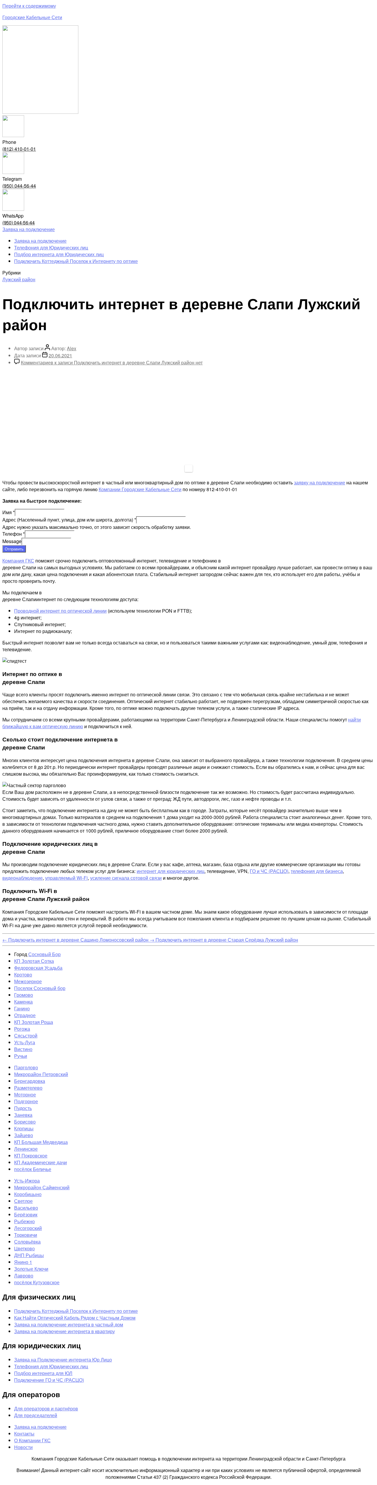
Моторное (25, 1094)
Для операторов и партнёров (46, 1408)
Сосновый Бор (44, 954)
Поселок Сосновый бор (39, 988)
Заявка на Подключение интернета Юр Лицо (63, 1359)
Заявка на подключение (40, 240)
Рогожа (22, 1028)
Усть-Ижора (27, 1180)
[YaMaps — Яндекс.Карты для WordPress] (189, 468)
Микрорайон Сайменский (42, 1187)
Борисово (25, 1121)
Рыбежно (24, 1221)
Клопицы (24, 1128)
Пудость (23, 1108)
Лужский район (18, 279)
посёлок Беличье (32, 1169)
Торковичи (25, 1234)
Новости (23, 1447)
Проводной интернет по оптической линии (60, 610)
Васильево (26, 1207)
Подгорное (26, 1101)
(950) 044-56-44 (19, 185)
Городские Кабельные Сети (32, 17)
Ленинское (26, 1148)
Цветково (24, 1248)
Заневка (23, 1114)
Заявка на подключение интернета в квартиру (64, 1331)
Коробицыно (28, 1194)
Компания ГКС (18, 560)
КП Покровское (30, 1155)
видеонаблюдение (22, 877)
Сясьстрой (25, 1035)
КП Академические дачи (40, 1162)
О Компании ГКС (32, 1440)
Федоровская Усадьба (38, 967)
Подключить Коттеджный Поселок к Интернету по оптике (76, 261)
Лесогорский (28, 1228)
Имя (8, 512)
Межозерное (28, 981)
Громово (23, 994)
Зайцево (23, 1135)
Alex (71, 348)
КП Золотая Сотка (34, 961)
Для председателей (35, 1415)
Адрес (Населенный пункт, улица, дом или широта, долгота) (69, 519)
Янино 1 (23, 1262)
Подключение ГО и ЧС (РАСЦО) (49, 1380)
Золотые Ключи (31, 1268)
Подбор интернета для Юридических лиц (59, 254)
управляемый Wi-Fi (66, 877)
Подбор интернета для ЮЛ (43, 1373)
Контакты (24, 1433)
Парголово (26, 1067)
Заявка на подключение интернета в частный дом (68, 1324)
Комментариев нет (112, 362)
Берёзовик (25, 1214)
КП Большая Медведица (41, 1142)
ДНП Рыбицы (29, 1255)
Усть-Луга (24, 1042)
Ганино (22, 1008)
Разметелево (28, 1087)
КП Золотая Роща (33, 1022)
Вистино (23, 1049)
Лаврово (23, 1275)
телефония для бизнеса (317, 871)
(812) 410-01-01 (19, 148)
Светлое (23, 1201)
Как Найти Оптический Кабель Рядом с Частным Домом (74, 1317)
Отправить (14, 549)
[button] (28, 229)
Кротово (23, 974)
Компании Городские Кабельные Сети (140, 489)
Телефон (13, 533)
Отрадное (25, 1015)
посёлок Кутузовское (36, 1282)
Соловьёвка (27, 1241)
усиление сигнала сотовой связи (126, 877)
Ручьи (20, 1056)
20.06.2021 (60, 355)
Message (12, 541)
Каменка (23, 1001)
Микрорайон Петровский (41, 1074)
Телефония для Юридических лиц (51, 247)
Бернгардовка (29, 1081)
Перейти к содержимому (29, 5)
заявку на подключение (319, 482)
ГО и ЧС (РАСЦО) (269, 871)
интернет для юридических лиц (170, 871)
